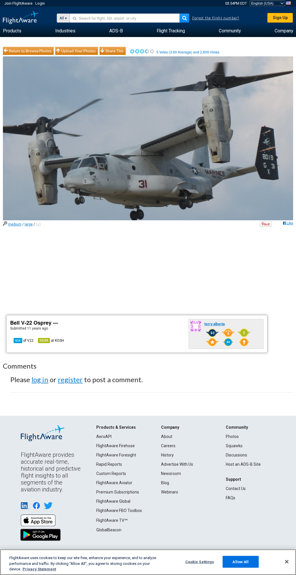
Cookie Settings (199, 561)
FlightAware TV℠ (111, 520)
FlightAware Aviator (114, 482)
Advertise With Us (177, 464)
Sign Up (280, 17)
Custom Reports (111, 473)
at (52, 341)
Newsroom (171, 473)
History (167, 455)
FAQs (230, 498)
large (29, 224)
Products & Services (116, 427)
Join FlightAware (18, 3)
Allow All (240, 561)
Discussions (236, 455)
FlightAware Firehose (115, 445)
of (24, 341)
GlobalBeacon (108, 530)
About (166, 436)
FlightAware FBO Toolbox (119, 510)
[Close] (286, 561)
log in (40, 379)
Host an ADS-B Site (243, 464)
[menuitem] (12, 31)
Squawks (234, 445)
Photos (232, 436)
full (38, 224)
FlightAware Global (113, 501)
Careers (168, 445)
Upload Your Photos (78, 51)
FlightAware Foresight (116, 455)
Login (40, 3)
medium (14, 224)
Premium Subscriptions (117, 492)
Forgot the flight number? (215, 18)
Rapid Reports (109, 464)
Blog (165, 482)
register (70, 379)
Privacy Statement (39, 569)
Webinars (169, 492)
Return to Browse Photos (30, 51)
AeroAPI (104, 436)
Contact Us (236, 488)
